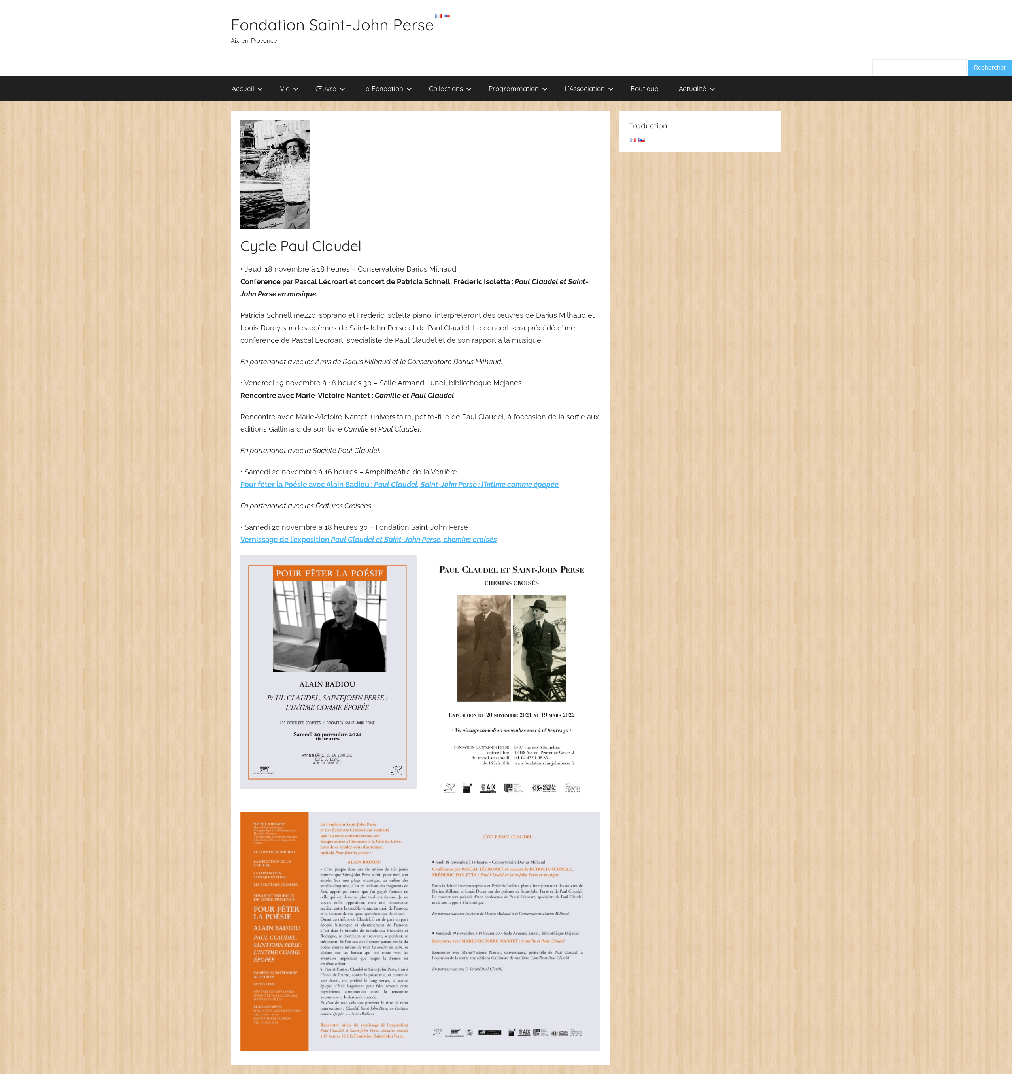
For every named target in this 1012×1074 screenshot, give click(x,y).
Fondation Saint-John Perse (332, 24)
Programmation (514, 88)
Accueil (243, 88)
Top (993, 1055)
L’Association (585, 88)
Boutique (645, 88)
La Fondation (382, 88)
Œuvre (325, 88)
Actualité (692, 88)
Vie (285, 88)
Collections (446, 88)
